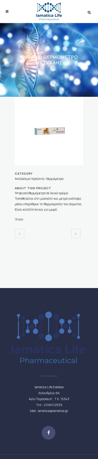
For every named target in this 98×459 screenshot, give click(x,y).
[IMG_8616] (49, 168)
